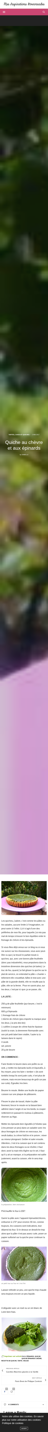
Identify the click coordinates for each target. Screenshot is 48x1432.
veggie (26, 1361)
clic (39, 989)
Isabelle (25, 454)
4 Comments (13, 1404)
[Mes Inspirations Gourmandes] (24, 4)
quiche (38, 1356)
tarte (19, 1361)
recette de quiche (9, 1361)
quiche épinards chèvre (32, 1358)
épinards (30, 1356)
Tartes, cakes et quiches (19, 434)
